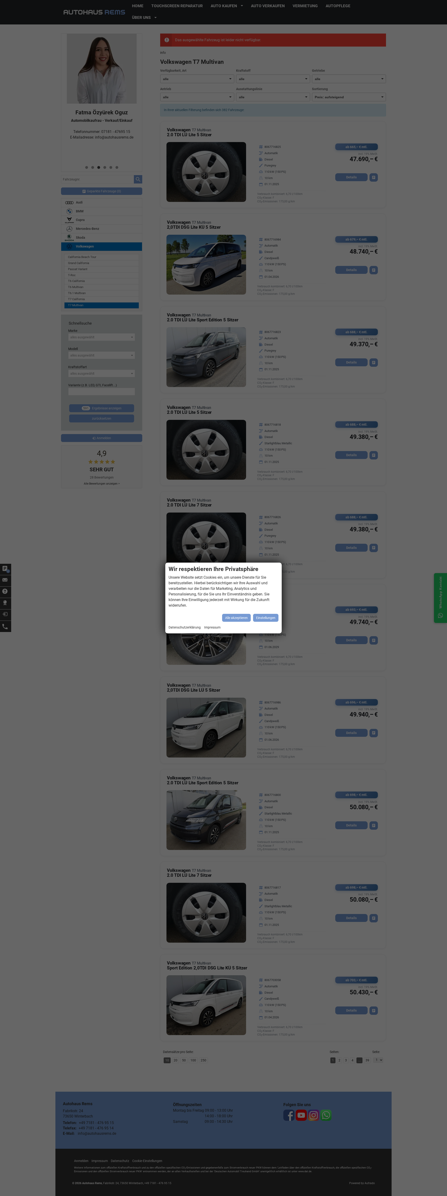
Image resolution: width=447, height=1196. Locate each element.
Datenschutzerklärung (185, 627)
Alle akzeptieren (236, 618)
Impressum (212, 627)
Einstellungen (265, 618)
